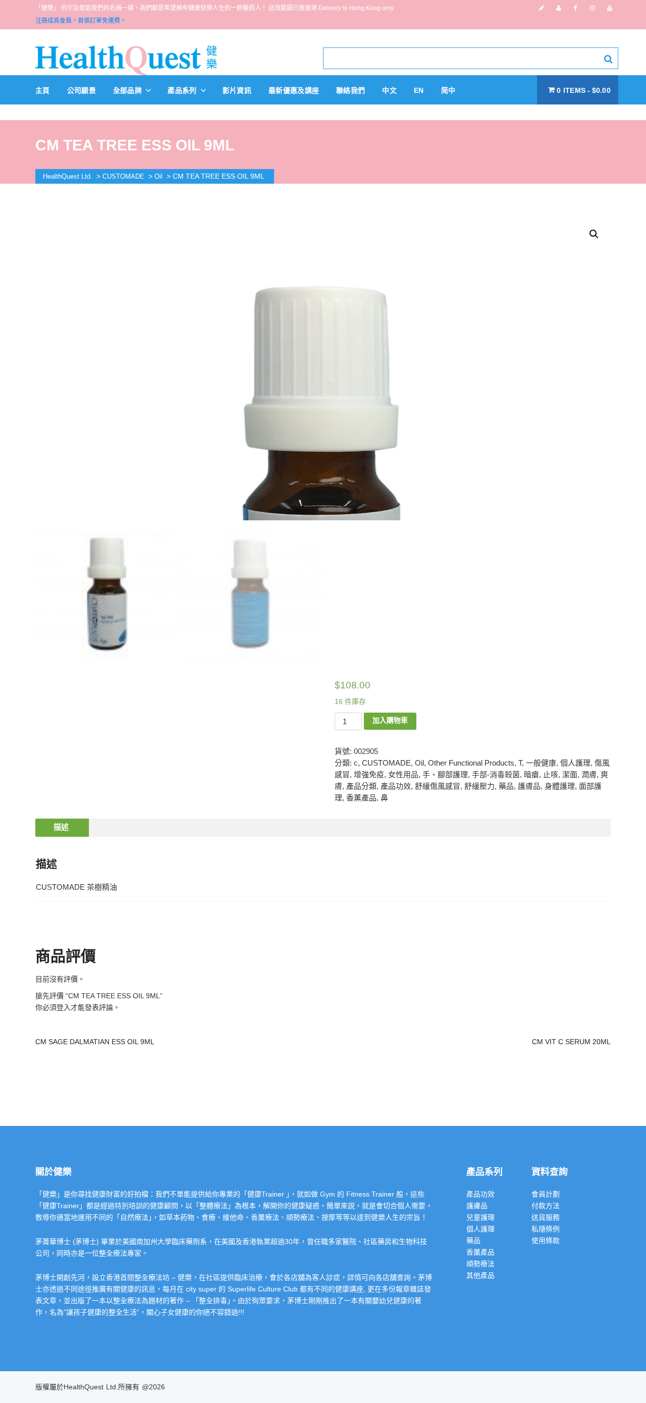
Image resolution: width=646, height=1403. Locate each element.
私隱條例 (545, 1229)
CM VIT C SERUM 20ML (571, 1042)
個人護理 (575, 763)
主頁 (42, 90)
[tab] (61, 828)
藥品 (506, 786)
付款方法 (545, 1206)
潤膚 (589, 774)
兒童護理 (480, 1217)
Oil (419, 763)
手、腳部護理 (445, 774)
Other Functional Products (471, 763)
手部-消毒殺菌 (496, 774)
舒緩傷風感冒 (437, 786)
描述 (61, 827)
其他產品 (480, 1275)
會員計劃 (545, 1194)
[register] (541, 8)
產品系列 (183, 90)
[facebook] (575, 8)
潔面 (569, 774)
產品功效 (396, 786)
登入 (64, 1007)
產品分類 (361, 786)
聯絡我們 (350, 90)
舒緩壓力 (479, 786)
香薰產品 (361, 797)
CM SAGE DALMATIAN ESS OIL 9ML (94, 1042)
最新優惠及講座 (293, 90)
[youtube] (610, 8)
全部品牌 (128, 90)
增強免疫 (369, 774)
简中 (448, 90)
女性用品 (403, 774)
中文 (389, 90)
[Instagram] (592, 8)
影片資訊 (237, 90)
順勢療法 (480, 1264)
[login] (558, 8)
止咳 (550, 774)
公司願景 (81, 90)
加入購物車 (390, 720)
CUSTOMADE (386, 763)
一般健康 (541, 763)
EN (419, 90)
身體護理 (560, 786)
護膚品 (529, 786)
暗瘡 (531, 774)
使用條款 (545, 1240)
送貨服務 (545, 1217)
